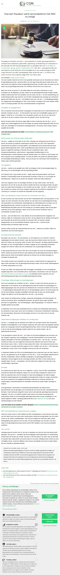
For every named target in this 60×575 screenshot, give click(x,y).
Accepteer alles (50, 496)
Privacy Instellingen (49, 500)
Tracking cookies (11, 559)
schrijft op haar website (17, 77)
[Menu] (2, 4)
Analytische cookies (12, 524)
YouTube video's (11, 544)
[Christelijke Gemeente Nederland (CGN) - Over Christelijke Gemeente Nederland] (30, 4)
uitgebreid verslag (42, 398)
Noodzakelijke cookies (13, 515)
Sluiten (15, 509)
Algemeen (26, 10)
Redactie (37, 21)
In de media (33, 10)
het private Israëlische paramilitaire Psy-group (15, 274)
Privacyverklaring (7, 509)
